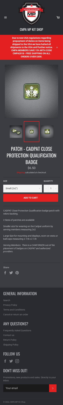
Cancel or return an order (15, 314)
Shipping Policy (10, 344)
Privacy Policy (10, 305)
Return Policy (9, 340)
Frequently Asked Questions (17, 330)
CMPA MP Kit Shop (31, 29)
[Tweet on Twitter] (11, 272)
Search (6, 300)
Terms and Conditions (14, 309)
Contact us (8, 335)
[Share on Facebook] (5, 272)
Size (5, 181)
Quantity (48, 181)
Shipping (21, 172)
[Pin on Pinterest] (17, 272)
